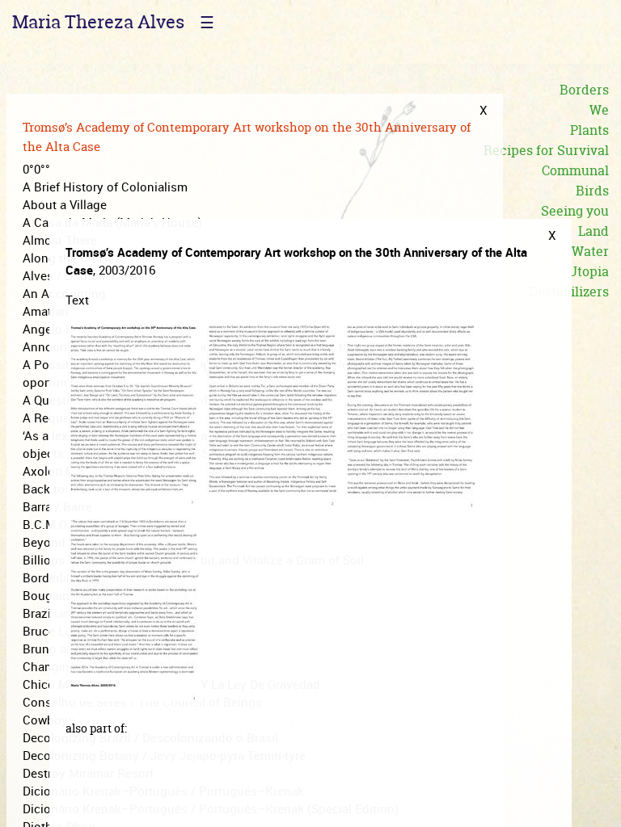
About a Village (65, 204)
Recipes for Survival (546, 150)
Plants (589, 130)
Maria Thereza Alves (98, 22)
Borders (584, 90)
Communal (575, 170)
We (599, 110)
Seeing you (575, 211)
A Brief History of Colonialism (105, 186)
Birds (592, 190)
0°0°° (36, 169)
